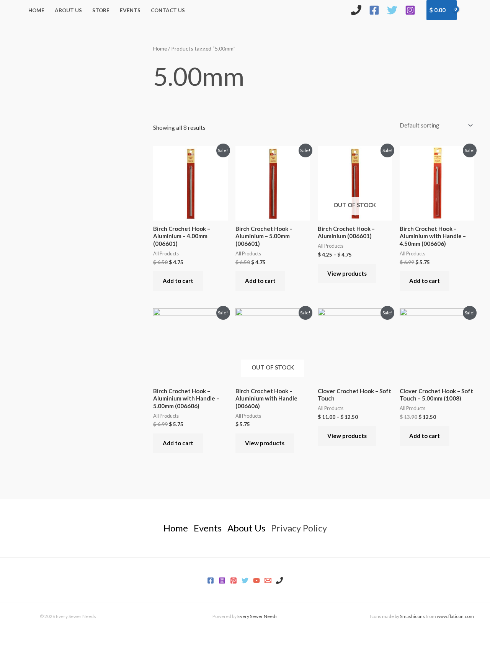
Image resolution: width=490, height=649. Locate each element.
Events (130, 10)
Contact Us (168, 10)
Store (100, 10)
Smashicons (412, 616)
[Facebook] (374, 10)
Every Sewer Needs (257, 616)
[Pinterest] (233, 580)
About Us (68, 10)
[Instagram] (410, 10)
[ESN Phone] (356, 10)
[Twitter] (392, 10)
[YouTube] (256, 580)
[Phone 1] (279, 580)
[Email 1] (268, 580)
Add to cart (178, 280)
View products (347, 273)
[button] (469, 10)
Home (36, 10)
